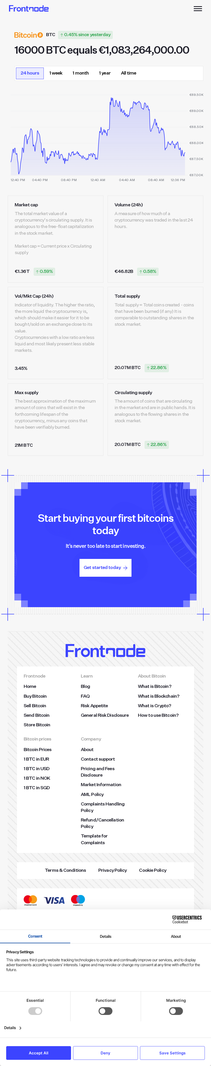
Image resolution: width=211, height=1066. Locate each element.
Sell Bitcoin (35, 706)
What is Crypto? (154, 706)
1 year (105, 73)
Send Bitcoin (36, 715)
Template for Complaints (94, 839)
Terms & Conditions (65, 870)
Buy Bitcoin (35, 696)
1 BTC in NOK (37, 778)
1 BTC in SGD (37, 788)
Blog (85, 686)
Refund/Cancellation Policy (102, 823)
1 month (81, 73)
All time (128, 73)
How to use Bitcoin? (158, 715)
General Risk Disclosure (105, 715)
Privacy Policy (112, 870)
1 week (56, 73)
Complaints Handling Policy (103, 807)
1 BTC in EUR (36, 759)
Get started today (102, 567)
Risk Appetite (94, 706)
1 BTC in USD (36, 769)
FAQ (85, 696)
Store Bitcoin (37, 725)
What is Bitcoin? (154, 686)
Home (30, 686)
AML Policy (92, 794)
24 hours (30, 73)
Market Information (101, 785)
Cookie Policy (152, 870)
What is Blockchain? (158, 696)
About (87, 749)
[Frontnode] (29, 8)
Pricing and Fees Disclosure (98, 772)
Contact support (98, 759)
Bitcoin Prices (37, 749)
